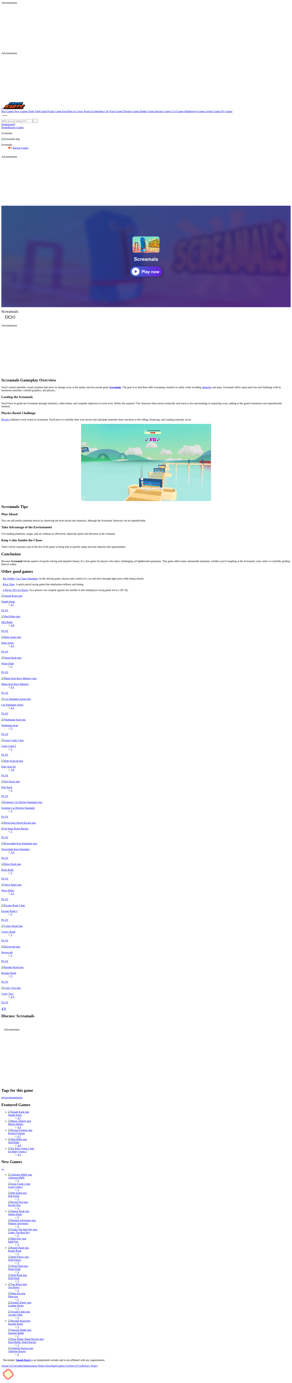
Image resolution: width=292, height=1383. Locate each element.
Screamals (115, 387)
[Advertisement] (102, 28)
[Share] (3, 317)
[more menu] (4, 117)
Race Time (8, 584)
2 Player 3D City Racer (15, 590)
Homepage (7, 124)
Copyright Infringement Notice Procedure (34, 1365)
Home (4, 127)
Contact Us (62, 1365)
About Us (6, 1365)
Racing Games (16, 127)
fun (11, 1097)
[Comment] (7, 317)
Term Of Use (75, 1365)
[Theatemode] (10, 317)
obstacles (206, 387)
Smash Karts (23, 1360)
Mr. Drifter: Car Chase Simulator (20, 578)
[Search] (35, 121)
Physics (5, 419)
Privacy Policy (90, 1365)
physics (5, 1097)
